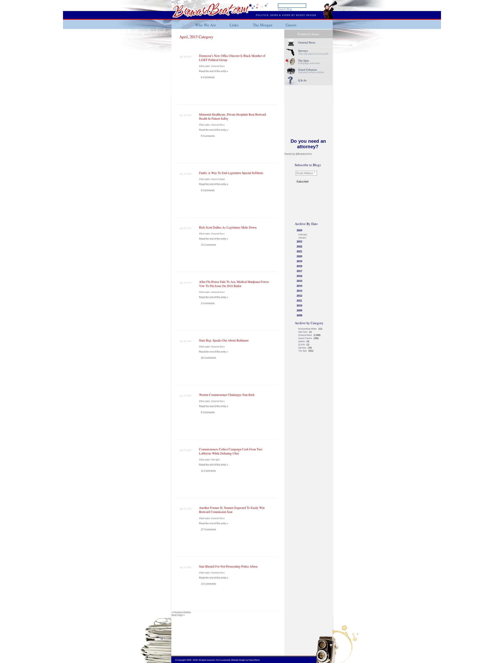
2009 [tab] (299, 310)
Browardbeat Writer (307, 329)
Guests (291, 25)
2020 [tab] (299, 256)
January (302, 237)
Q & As (301, 344)
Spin (308, 61)
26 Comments (208, 358)
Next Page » (178, 615)
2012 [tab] (299, 295)
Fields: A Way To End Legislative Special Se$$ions (231, 173)
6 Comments (208, 77)
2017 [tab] (299, 271)
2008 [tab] (299, 315)
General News (305, 335)
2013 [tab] (299, 290)
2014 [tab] (299, 285)
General (308, 42)
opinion (301, 341)
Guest (308, 71)
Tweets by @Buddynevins (298, 154)
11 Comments (208, 470)
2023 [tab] (299, 241)
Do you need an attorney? (308, 143)
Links (234, 25)
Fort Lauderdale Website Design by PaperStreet (238, 660)
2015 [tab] (299, 281)
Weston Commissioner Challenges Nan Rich (226, 395)
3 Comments (208, 303)
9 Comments (208, 412)
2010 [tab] (299, 305)
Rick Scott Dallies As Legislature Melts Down (228, 227)
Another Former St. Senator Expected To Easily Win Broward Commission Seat (232, 510)
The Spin (302, 351)
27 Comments (208, 529)
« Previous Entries (181, 612)
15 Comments (208, 583)
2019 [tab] (299, 261)
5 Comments (208, 136)
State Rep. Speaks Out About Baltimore (224, 340)
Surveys (308, 52)
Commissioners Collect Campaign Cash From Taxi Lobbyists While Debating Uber (230, 451)
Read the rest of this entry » (213, 71)
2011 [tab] (299, 300)
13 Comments (208, 245)
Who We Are (205, 25)
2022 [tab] (299, 246)
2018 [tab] (299, 266)
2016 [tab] (299, 276)
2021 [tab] (299, 251)
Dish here (303, 332)
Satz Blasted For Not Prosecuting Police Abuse (228, 566)
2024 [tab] (299, 230)
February (302, 234)
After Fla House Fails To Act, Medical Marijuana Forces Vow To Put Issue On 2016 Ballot (234, 284)
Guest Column (305, 338)
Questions (308, 80)
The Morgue (262, 25)
